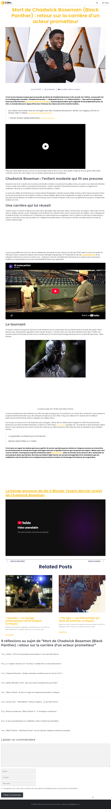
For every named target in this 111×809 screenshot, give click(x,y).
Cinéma (77, 89)
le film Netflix (60, 425)
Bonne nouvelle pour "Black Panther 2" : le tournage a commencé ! (31, 711)
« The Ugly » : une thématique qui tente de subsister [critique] (79, 619)
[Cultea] (7, 3)
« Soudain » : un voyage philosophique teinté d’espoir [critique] (24, 620)
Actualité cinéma (66, 89)
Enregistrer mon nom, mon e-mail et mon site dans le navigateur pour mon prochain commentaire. (40, 788)
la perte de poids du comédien (37, 102)
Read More (10, 635)
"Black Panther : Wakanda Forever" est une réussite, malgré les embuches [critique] (38, 730)
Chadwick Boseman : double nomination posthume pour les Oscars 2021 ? (34, 673)
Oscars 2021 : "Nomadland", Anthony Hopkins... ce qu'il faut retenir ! (32, 702)
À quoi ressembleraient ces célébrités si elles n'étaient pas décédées (32, 721)
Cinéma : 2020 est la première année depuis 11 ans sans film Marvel (32, 654)
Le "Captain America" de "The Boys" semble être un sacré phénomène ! (33, 664)
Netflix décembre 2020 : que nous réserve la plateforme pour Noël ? (32, 683)
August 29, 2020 (47, 118)
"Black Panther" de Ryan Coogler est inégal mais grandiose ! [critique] (32, 692)
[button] (97, 3)
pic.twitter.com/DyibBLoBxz (40, 113)
